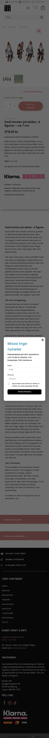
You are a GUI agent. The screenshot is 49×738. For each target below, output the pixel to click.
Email (9, 365)
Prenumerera (24, 392)
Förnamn (11, 375)
